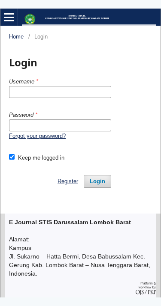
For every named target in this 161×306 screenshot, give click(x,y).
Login (97, 181)
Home (16, 36)
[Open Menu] (9, 17)
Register (68, 181)
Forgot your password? (37, 136)
